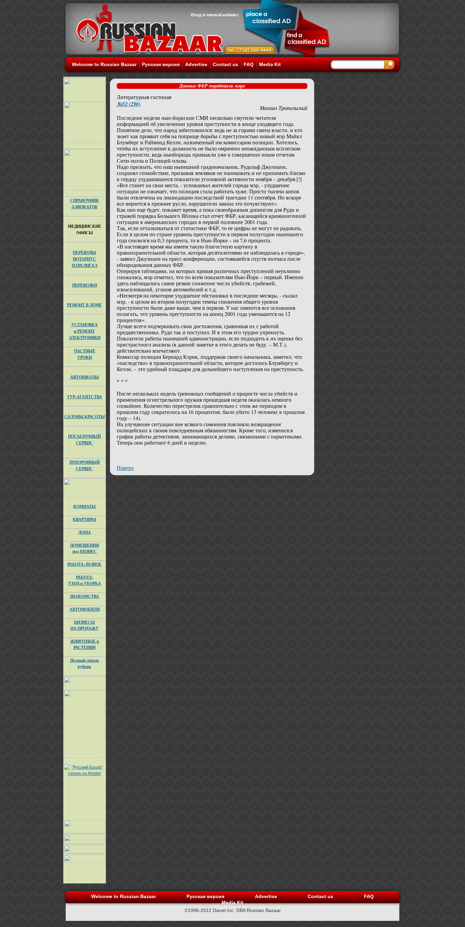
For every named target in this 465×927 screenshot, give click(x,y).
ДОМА (84, 532)
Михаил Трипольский (283, 107)
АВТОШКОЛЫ (84, 377)
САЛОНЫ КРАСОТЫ (84, 416)
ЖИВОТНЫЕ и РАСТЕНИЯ (84, 644)
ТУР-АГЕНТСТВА (84, 397)
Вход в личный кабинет (215, 15)
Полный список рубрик (84, 663)
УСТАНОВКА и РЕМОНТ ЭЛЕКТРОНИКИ (84, 331)
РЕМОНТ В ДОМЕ (84, 305)
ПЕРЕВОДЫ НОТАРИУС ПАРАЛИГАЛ (84, 259)
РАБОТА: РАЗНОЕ (84, 564)
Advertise (196, 64)
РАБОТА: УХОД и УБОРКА (84, 580)
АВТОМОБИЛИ (84, 609)
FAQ (249, 64)
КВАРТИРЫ (84, 519)
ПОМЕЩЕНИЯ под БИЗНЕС (84, 548)
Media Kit (270, 64)
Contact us (225, 64)
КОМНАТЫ (84, 506)
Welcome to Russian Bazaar (104, 64)
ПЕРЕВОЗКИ (84, 285)
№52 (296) (129, 104)
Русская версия (161, 64)
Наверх (125, 467)
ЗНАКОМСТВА (84, 596)
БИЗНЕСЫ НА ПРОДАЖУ (84, 625)
